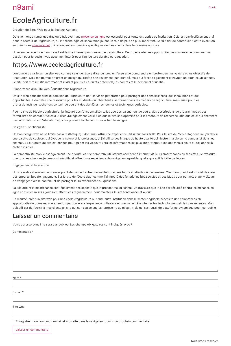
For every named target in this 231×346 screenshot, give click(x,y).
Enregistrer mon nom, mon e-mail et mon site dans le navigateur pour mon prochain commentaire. (83, 321)
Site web (19, 306)
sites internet (41, 45)
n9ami (23, 7)
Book (212, 7)
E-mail (18, 292)
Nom (17, 277)
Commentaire (23, 231)
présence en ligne (93, 36)
